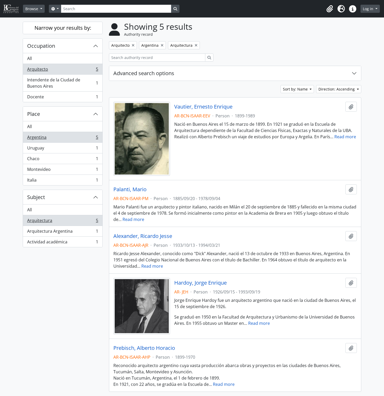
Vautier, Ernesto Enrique (203, 107)
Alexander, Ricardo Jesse (142, 236)
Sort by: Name (296, 89)
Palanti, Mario (130, 189)
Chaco (62, 160)
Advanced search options (143, 73)
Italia (62, 181)
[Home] (13, 8)
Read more (345, 137)
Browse (32, 8)
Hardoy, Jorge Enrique (200, 283)
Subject (36, 197)
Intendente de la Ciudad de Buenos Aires (62, 83)
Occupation (41, 45)
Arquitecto (62, 70)
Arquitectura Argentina (62, 232)
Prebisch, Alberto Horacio (144, 348)
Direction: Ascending (337, 89)
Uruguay (62, 149)
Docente (62, 98)
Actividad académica (62, 243)
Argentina (62, 138)
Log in (368, 8)
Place (33, 113)
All (29, 58)
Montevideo (62, 170)
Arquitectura (62, 222)
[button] (329, 9)
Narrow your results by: (62, 27)
